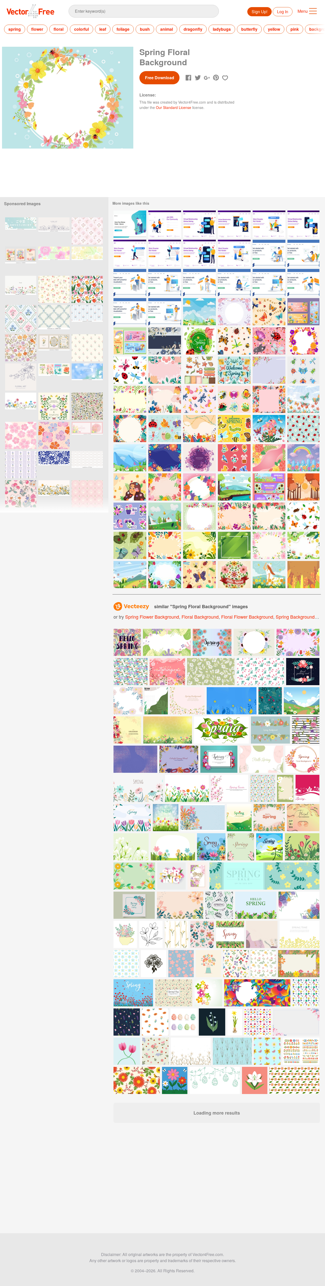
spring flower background (152, 616)
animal (166, 29)
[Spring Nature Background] (234, 487)
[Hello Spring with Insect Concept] (199, 341)
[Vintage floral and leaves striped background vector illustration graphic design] (305, 730)
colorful (81, 29)
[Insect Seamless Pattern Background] (269, 311)
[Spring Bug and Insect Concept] (269, 428)
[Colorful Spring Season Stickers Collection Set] (234, 457)
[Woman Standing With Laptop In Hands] (164, 311)
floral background (200, 616)
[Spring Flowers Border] (164, 487)
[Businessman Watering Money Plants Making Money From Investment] (129, 224)
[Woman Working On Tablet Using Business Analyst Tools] (129, 311)
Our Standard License (173, 107)
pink (294, 29)
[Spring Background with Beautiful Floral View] (164, 399)
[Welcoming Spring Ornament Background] (234, 370)
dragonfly (193, 29)
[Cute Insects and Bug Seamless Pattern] (199, 574)
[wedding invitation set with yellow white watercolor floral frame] (54, 347)
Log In (282, 11)
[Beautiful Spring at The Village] (269, 574)
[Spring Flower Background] (199, 545)
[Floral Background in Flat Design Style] (199, 428)
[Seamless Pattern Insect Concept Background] (269, 341)
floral (58, 29)
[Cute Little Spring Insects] (303, 370)
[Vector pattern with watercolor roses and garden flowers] (130, 671)
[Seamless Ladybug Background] (303, 428)
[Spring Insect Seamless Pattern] (129, 370)
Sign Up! (259, 11)
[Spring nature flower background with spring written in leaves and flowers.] (221, 730)
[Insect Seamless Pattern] (129, 545)
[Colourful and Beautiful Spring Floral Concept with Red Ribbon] (234, 574)
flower (37, 29)
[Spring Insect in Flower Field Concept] (303, 399)
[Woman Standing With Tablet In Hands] (269, 282)
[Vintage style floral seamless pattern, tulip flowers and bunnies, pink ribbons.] (87, 493)
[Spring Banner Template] (269, 487)
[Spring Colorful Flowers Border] (199, 487)
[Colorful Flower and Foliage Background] (164, 457)
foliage (123, 29)
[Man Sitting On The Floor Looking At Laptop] (303, 253)
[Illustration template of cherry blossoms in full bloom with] (20, 231)
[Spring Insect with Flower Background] (129, 428)
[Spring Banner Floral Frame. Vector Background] (270, 730)
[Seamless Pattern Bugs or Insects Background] (234, 341)
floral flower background (247, 616)
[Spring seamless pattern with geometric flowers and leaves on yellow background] (173, 992)
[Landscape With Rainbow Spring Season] (303, 457)
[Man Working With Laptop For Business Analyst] (129, 282)
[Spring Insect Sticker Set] (234, 399)
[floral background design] (127, 730)
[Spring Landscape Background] (199, 311)
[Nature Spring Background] (303, 545)
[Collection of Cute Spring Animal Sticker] (164, 428)
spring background (295, 616)
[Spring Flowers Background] (234, 516)
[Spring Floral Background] (234, 311)
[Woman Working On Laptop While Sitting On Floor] (234, 282)
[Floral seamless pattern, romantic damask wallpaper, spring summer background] (20, 318)
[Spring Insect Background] (164, 516)
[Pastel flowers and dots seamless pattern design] (54, 435)
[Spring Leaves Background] (303, 574)
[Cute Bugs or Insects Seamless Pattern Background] (199, 399)
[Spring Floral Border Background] (269, 370)
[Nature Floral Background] (164, 341)
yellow (274, 29)
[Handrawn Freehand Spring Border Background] (269, 545)
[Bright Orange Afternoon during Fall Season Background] (303, 487)
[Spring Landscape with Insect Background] (129, 457)
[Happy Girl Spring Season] (129, 487)
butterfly (249, 29)
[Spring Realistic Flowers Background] (269, 457)
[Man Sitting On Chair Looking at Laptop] (269, 253)
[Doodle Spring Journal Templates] (199, 370)
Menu (303, 11)
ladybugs (222, 29)
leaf (102, 29)
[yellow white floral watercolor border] (54, 493)
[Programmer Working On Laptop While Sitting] (303, 282)
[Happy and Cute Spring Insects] (234, 428)
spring (14, 29)
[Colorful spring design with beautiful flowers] (212, 642)
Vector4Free (30, 11)
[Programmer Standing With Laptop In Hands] (164, 282)
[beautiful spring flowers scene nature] (133, 992)
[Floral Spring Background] (164, 370)
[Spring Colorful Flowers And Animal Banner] (129, 341)
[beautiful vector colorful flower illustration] (208, 992)
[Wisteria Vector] (199, 457)
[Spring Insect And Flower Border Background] (269, 399)
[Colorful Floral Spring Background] (129, 574)
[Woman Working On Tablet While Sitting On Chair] (199, 282)
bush (145, 29)
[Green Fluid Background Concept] (234, 545)
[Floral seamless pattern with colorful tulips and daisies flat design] (87, 289)
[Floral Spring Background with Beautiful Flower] (164, 574)
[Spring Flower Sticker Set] (129, 516)
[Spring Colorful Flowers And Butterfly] (303, 311)
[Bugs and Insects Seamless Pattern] (303, 516)
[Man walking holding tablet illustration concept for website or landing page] (129, 253)
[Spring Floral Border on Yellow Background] (164, 545)
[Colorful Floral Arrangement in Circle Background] (303, 341)
